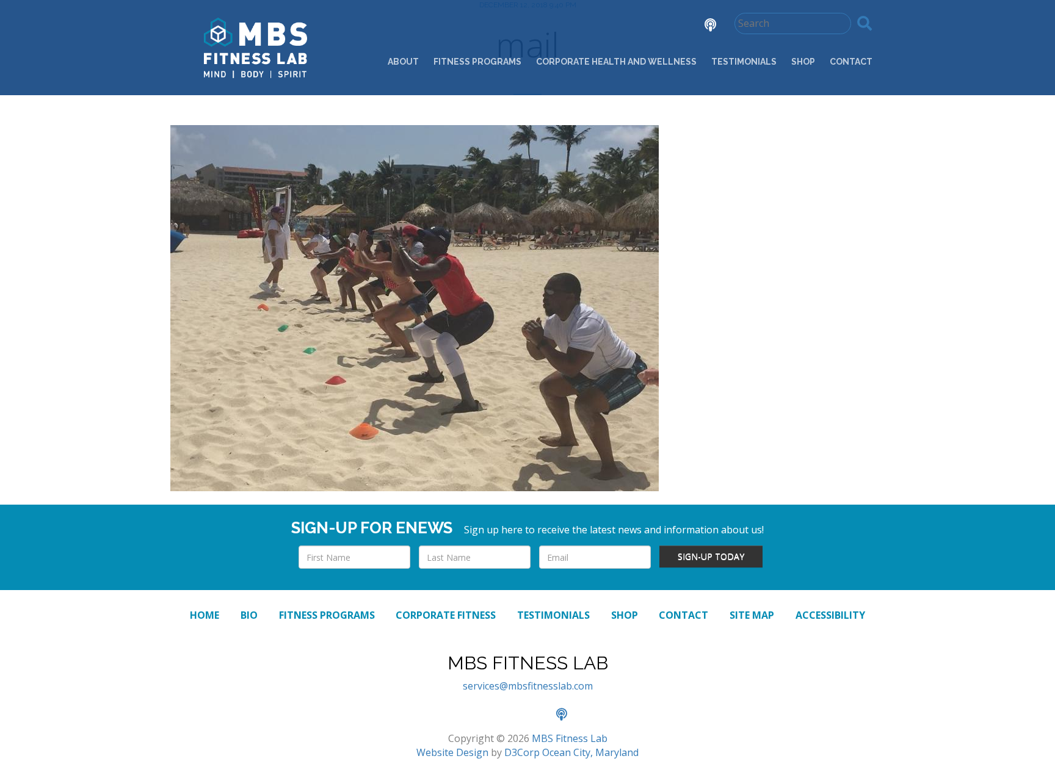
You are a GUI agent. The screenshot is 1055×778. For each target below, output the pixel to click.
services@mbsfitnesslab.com (528, 686)
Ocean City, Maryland (590, 752)
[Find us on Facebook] (599, 26)
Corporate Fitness (446, 615)
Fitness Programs (477, 62)
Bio (249, 615)
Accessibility (830, 615)
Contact (851, 62)
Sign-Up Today (711, 556)
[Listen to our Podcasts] (701, 26)
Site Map (752, 615)
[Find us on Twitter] (634, 26)
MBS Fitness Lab (569, 738)
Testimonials (744, 62)
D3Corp (522, 752)
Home (204, 615)
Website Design (452, 752)
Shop (803, 62)
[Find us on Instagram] (668, 26)
